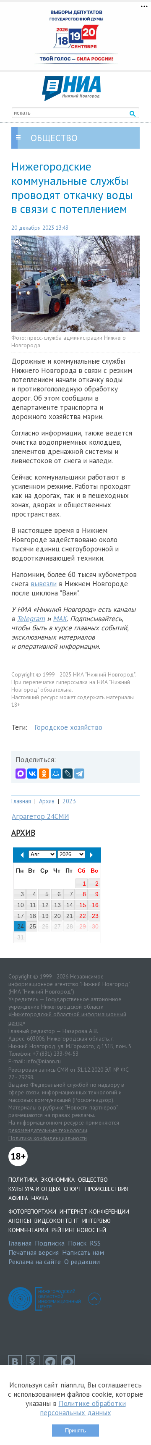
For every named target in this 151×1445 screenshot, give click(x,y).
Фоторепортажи (32, 1211)
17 (20, 916)
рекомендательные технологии (47, 1130)
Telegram (31, 618)
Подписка (50, 1243)
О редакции (82, 1261)
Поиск (77, 1243)
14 (69, 905)
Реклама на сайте (34, 1261)
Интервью (96, 1221)
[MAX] (21, 773)
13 (57, 905)
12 (45, 905)
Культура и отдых (34, 1189)
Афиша (18, 1198)
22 (82, 916)
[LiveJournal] (67, 773)
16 (95, 905)
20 (57, 916)
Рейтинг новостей (79, 1230)
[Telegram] (79, 773)
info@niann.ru (43, 1061)
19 (45, 916)
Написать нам (83, 1252)
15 (82, 905)
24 (20, 926)
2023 (69, 801)
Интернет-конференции (94, 1211)
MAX (60, 618)
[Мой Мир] (56, 773)
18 (32, 916)
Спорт (73, 1189)
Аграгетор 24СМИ (40, 816)
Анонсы (19, 1221)
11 (33, 905)
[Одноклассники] (44, 773)
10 (20, 905)
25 (32, 926)
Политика (23, 1179)
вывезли (44, 583)
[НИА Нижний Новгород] (71, 98)
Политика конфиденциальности (47, 1138)
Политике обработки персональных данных (83, 1408)
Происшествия (106, 1189)
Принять (75, 1430)
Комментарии (28, 1230)
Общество (93, 1179)
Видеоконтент (56, 1221)
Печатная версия (33, 1252)
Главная (21, 801)
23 (95, 916)
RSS (95, 1243)
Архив (47, 801)
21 (69, 916)
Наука (39, 1198)
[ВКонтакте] (32, 773)
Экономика (58, 1179)
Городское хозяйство (68, 727)
